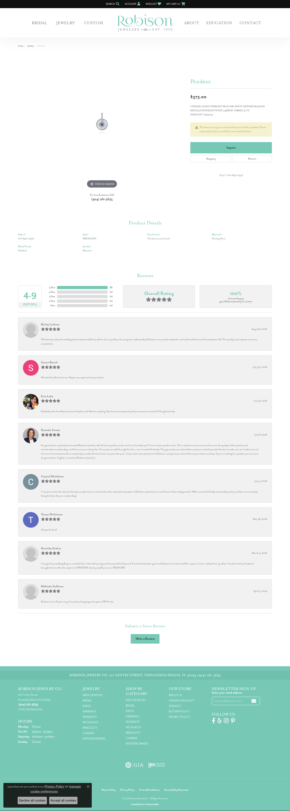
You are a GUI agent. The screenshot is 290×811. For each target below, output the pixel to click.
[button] (112, 4)
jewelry (31, 46)
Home (20, 46)
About (191, 22)
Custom (93, 22)
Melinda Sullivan (52, 586)
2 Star (52, 301)
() (111, 287)
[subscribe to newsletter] (254, 701)
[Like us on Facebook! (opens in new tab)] (213, 720)
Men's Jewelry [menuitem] (93, 695)
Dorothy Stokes (51, 548)
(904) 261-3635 (102, 199)
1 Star (52, 305)
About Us (175, 695)
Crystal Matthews (52, 476)
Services (175, 706)
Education (219, 22)
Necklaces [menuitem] (90, 722)
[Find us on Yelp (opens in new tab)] (220, 720)
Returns (252, 158)
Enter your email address (227, 692)
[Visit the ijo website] (156, 765)
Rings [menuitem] (87, 706)
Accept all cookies (63, 800)
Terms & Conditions (149, 789)
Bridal (39, 22)
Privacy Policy (179, 717)
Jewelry (65, 22)
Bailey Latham (50, 324)
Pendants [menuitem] (90, 717)
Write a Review (145, 639)
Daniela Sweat (50, 430)
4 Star (52, 291)
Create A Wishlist (181, 700)
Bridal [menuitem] (87, 700)
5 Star (52, 287)
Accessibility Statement (176, 789)
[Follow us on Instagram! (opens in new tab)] (226, 720)
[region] (102, 121)
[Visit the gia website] (134, 765)
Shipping (210, 158)
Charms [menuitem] (88, 733)
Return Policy (179, 711)
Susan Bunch (49, 362)
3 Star (52, 296)
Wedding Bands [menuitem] (94, 738)
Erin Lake (47, 396)
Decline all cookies (32, 800)
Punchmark (152, 804)
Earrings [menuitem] (89, 711)
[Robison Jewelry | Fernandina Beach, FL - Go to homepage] (145, 23)
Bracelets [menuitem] (90, 728)
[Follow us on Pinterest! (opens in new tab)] (233, 720)
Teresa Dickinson (52, 514)
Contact (250, 22)
